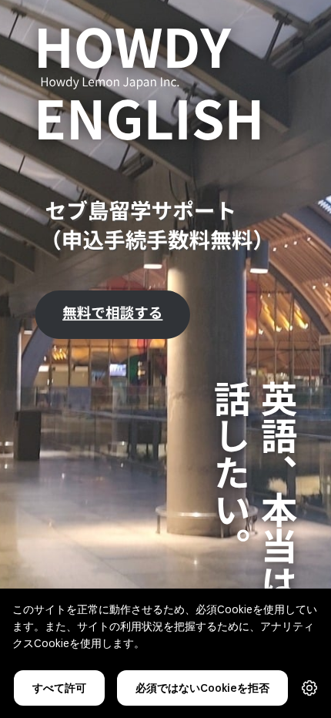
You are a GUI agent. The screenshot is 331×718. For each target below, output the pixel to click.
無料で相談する (112, 312)
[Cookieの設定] (309, 688)
